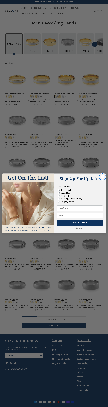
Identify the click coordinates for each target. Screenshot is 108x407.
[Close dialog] (102, 177)
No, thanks (80, 228)
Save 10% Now (80, 223)
